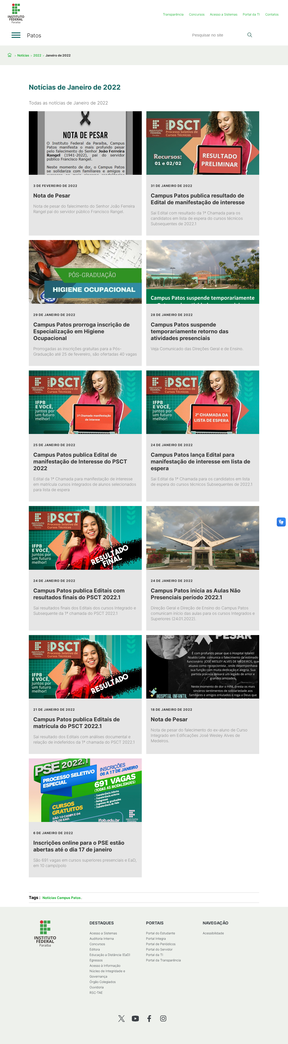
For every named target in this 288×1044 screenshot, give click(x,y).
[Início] (16, 22)
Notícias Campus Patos (62, 897)
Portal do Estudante (160, 933)
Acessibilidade (213, 933)
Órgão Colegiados (103, 982)
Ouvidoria (97, 987)
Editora (95, 949)
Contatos (272, 14)
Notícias (23, 55)
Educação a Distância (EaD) (110, 955)
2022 (37, 55)
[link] (85, 173)
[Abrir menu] (16, 35)
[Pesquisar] (249, 35)
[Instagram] (163, 1018)
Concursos (197, 14)
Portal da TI (251, 14)
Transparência (173, 14)
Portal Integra (156, 938)
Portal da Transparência (163, 960)
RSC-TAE (96, 992)
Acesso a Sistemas (223, 14)
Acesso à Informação (105, 965)
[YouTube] (135, 1018)
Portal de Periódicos (161, 944)
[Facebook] (149, 1018)
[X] (121, 1018)
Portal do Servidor (159, 949)
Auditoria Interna (102, 938)
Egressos (96, 960)
